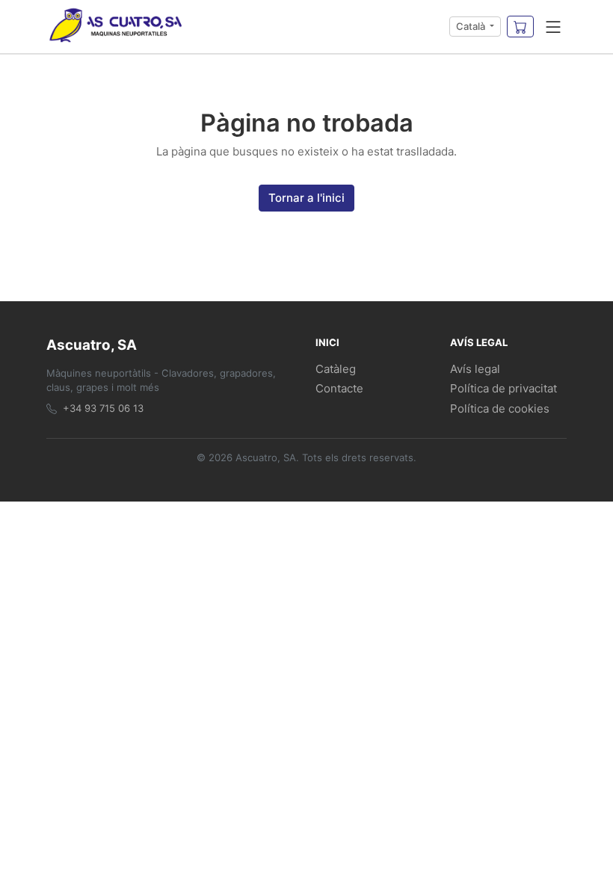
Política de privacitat (503, 388)
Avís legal (475, 369)
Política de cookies (499, 408)
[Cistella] (520, 27)
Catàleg (335, 369)
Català (471, 26)
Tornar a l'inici (306, 198)
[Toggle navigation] (553, 26)
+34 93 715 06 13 (103, 408)
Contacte (339, 388)
